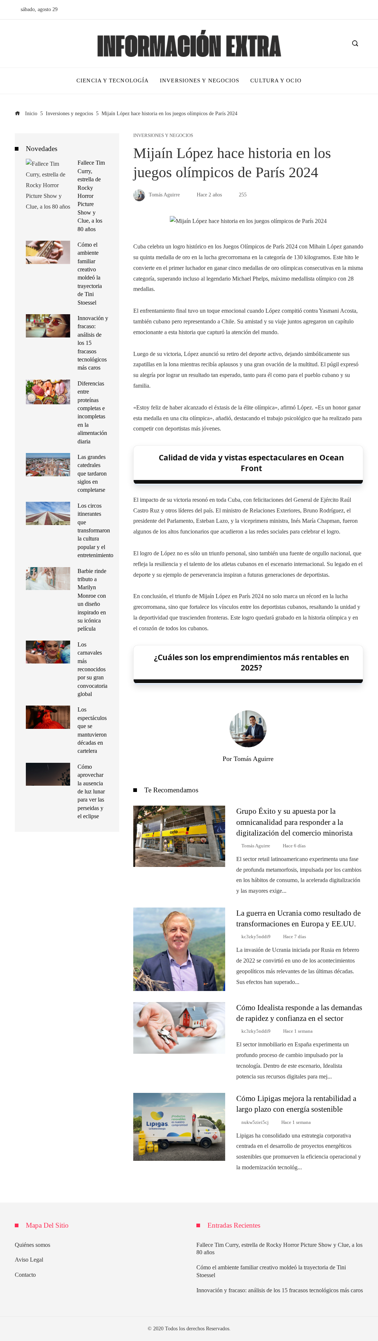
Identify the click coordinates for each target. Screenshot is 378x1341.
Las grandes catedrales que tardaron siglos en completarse (92, 473)
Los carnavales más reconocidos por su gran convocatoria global (92, 669)
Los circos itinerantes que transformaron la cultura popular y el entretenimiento (95, 530)
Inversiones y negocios (163, 135)
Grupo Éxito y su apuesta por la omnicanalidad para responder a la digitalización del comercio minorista (294, 822)
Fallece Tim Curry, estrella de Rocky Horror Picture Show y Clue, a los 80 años (91, 196)
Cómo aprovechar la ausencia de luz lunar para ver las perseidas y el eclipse (91, 791)
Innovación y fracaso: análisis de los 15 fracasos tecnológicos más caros (279, 1290)
